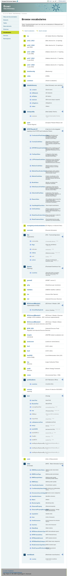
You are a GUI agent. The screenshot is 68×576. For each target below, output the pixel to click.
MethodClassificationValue (38, 171)
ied (28, 299)
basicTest (34, 400)
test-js (33, 425)
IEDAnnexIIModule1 (33, 303)
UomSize (34, 524)
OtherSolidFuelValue (37, 193)
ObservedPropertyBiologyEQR (38, 509)
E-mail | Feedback (8, 570)
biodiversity (31, 71)
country (34, 559)
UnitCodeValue (36, 209)
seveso (29, 389)
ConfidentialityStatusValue (38, 488)
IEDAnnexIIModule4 (33, 322)
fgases (29, 266)
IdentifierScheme (36, 496)
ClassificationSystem (37, 485)
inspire (29, 335)
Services (5, 35)
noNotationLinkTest (37, 422)
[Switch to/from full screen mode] (56, 1)
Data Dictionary (16, 13)
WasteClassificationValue (38, 215)
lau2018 (29, 355)
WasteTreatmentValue (38, 219)
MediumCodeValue (37, 165)
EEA (10, 1)
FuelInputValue (36, 154)
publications (31, 380)
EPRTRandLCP (32, 129)
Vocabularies (7, 32)
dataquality (31, 111)
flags (33, 244)
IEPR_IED (30, 328)
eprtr (28, 122)
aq (28, 36)
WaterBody (35, 528)
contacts (34, 89)
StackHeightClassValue (38, 205)
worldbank (30, 554)
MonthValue (35, 182)
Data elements (7, 26)
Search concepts (43, 30)
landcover (30, 341)
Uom (33, 517)
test (28, 396)
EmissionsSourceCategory (38, 493)
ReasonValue (35, 199)
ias (28, 294)
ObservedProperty (37, 506)
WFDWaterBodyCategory (38, 541)
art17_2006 (30, 52)
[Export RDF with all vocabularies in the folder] (62, 87)
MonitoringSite (36, 503)
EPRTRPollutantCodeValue (38, 148)
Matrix (33, 499)
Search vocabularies (29, 30)
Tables (5, 23)
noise (29, 375)
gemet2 (29, 280)
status (33, 106)
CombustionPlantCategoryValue (38, 135)
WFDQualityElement (37, 538)
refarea (34, 252)
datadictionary (32, 85)
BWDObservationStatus (38, 470)
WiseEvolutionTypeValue (38, 544)
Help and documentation (10, 17)
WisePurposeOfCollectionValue (38, 548)
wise (28, 463)
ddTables (34, 96)
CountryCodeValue (37, 141)
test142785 (35, 429)
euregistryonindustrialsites (36, 225)
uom (28, 459)
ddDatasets (35, 93)
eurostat (30, 230)
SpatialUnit (35, 514)
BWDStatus (35, 481)
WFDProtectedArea (37, 534)
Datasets (5, 20)
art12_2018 (30, 45)
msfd (28, 368)
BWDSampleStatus (37, 477)
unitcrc (34, 260)
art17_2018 (30, 65)
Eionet (10, 13)
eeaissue (34, 99)
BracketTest (35, 403)
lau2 (28, 351)
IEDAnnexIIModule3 (33, 315)
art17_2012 (30, 58)
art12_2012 (30, 40)
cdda (28, 76)
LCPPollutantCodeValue (38, 159)
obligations (35, 103)
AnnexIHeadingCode (37, 310)
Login (50, 1)
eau (33, 410)
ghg (28, 285)
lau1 (28, 346)
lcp (28, 362)
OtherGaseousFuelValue (38, 186)
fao (28, 235)
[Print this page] (54, 1)
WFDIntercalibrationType (38, 531)
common (30, 80)
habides (29, 289)
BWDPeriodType (36, 474)
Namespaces (7, 38)
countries (34, 272)
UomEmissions (36, 520)
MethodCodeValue (37, 176)
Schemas (5, 29)
